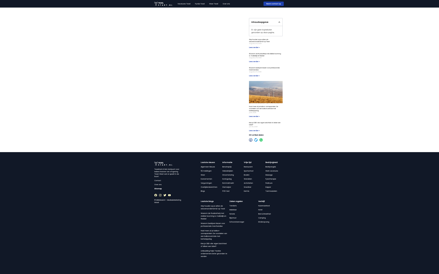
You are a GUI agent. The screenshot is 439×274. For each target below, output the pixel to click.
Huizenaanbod (264, 206)
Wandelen (248, 179)
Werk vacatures (271, 171)
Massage (269, 175)
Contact (157, 180)
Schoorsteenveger (236, 222)
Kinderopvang (263, 222)
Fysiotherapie (270, 179)
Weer (203, 175)
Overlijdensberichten (209, 187)
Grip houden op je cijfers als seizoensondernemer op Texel (259, 40)
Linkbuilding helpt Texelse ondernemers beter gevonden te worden (214, 254)
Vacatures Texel (184, 4)
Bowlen (246, 175)
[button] (279, 22)
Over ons (226, 4)
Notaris (232, 214)
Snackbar (247, 187)
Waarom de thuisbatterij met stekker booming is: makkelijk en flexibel (213, 216)
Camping (262, 218)
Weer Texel (213, 4)
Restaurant (248, 167)
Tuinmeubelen (271, 191)
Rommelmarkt (228, 183)
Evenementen (206, 179)
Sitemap (158, 189)
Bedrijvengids (270, 167)
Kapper (268, 187)
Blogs (203, 191)
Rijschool (232, 218)
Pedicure (268, 183)
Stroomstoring (228, 175)
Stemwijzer (226, 187)
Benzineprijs (227, 167)
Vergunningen (206, 183)
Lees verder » (254, 47)
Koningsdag (227, 179)
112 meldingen (206, 171)
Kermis (246, 191)
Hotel (260, 210)
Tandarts (233, 206)
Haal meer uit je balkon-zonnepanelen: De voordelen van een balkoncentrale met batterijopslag (263, 108)
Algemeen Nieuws (208, 167)
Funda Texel (200, 4)
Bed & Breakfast (264, 214)
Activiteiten (248, 183)
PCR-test (226, 191)
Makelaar (233, 210)
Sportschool (248, 171)
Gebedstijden (227, 171)
